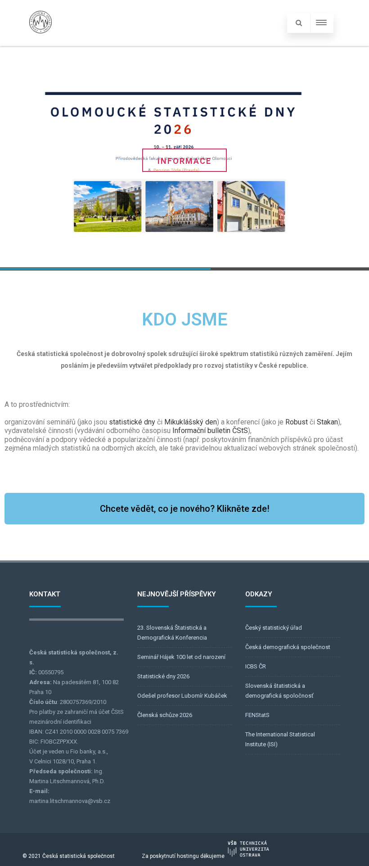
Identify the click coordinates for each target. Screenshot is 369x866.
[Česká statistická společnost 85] (40, 41)
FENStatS (257, 715)
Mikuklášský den (190, 422)
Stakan (327, 422)
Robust (296, 422)
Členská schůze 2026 (164, 715)
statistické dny (132, 422)
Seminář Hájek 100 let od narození (181, 657)
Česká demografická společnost (287, 647)
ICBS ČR (255, 666)
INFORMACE (185, 161)
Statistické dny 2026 (163, 676)
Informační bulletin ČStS (210, 430)
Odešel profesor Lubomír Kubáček (182, 695)
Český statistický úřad (273, 627)
